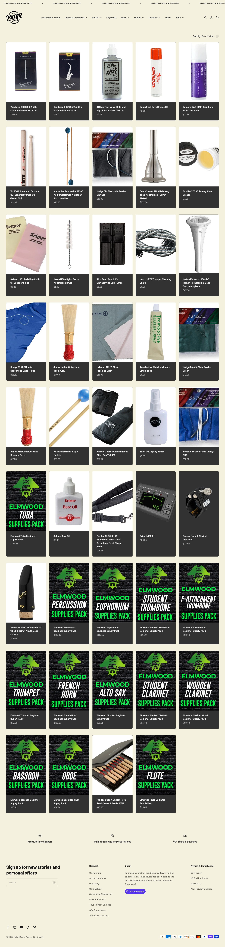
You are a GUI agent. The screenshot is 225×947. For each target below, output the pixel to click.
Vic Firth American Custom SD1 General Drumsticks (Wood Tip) (24, 195)
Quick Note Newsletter (101, 894)
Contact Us (95, 872)
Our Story (94, 883)
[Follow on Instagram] (14, 927)
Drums (137, 17)
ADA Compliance (97, 910)
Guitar (95, 17)
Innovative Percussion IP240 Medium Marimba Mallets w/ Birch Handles (68, 195)
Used (168, 17)
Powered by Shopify (35, 937)
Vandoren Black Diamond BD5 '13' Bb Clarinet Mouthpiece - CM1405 (25, 631)
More (178, 17)
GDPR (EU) (195, 883)
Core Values (95, 888)
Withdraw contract (99, 915)
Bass (123, 17)
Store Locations (97, 878)
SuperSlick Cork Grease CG (154, 107)
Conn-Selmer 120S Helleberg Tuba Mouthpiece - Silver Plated (154, 195)
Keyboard (111, 17)
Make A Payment (97, 899)
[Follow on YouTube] (21, 927)
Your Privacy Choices (100, 904)
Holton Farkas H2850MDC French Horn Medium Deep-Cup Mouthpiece (197, 283)
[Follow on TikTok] (28, 927)
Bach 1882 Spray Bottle (152, 451)
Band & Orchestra (75, 17)
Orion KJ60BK (147, 536)
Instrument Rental (50, 17)
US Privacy (196, 872)
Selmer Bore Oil (62, 536)
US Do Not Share (199, 878)
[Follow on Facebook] (8, 927)
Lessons (153, 17)
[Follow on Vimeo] (34, 927)
